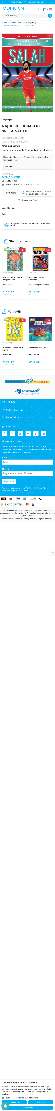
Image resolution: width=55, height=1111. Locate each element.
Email (4, 457)
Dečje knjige (32, 23)
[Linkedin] (43, 433)
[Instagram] (20, 433)
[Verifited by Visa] (33, 504)
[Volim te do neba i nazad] (40, 329)
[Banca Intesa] (12, 504)
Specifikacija (8, 208)
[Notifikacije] (5, 1106)
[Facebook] (4, 433)
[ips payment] (40, 498)
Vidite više (8, 167)
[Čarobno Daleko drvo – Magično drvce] (15, 259)
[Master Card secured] (27, 504)
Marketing (33, 1098)
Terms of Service (16, 491)
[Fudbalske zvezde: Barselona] (40, 259)
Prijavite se (9, 481)
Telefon (5, 469)
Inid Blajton (7, 285)
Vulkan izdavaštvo (9, 23)
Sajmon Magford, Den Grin (39, 285)
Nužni (8, 1098)
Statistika (20, 1098)
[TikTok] (35, 433)
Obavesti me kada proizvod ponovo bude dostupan (38, 192)
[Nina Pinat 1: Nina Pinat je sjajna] (15, 329)
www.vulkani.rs (14, 519)
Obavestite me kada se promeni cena (22, 184)
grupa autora (14, 146)
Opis (4, 214)
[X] (12, 433)
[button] (45, 9)
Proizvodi (21, 23)
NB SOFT (33, 519)
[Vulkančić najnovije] (6, 250)
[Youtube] (28, 433)
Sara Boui (7, 355)
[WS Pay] (32, 498)
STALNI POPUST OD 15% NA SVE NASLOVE (27, 2)
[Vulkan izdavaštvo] (13, 9)
